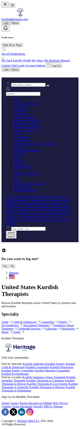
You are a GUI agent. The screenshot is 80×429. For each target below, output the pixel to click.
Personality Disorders (26, 173)
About (5, 403)
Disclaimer (26, 406)
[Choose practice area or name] (47, 85)
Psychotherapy (22, 140)
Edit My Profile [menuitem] (22, 60)
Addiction (19, 153)
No (12, 266)
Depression (20, 163)
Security (38, 406)
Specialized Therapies (26, 150)
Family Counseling (24, 117)
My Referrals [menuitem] (52, 60)
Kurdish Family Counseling (17, 370)
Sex (15, 177)
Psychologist (20, 137)
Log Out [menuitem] (55, 65)
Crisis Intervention (24, 130)
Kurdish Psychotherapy (15, 373)
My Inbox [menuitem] (38, 60)
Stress (16, 180)
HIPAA (48, 406)
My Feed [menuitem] (6, 60)
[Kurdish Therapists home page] (20, 15)
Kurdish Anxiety (55, 363)
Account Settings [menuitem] (35, 65)
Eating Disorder (22, 167)
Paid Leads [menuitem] (18, 65)
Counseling (20, 113)
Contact (14, 403)
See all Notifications (13, 53)
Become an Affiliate (40, 403)
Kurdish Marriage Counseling (52, 370)
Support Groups (22, 187)
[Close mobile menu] (12, 5)
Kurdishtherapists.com (14, 19)
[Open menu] (5, 4)
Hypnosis (19, 147)
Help (56, 403)
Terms (15, 406)
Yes (5, 266)
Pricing (24, 403)
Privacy (63, 403)
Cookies (6, 406)
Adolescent (20, 107)
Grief (16, 170)
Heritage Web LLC (28, 421)
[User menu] (2, 58)
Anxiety (18, 160)
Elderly (17, 133)
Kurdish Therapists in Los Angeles (47, 383)
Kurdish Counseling (37, 367)
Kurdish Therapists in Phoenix (47, 387)
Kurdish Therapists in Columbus (45, 380)
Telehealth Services (24, 190)
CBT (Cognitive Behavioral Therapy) (35, 143)
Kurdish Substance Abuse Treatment (44, 377)
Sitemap (58, 406)
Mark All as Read (12, 45)
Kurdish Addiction (34, 363)
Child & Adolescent (25, 103)
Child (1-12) (20, 110)
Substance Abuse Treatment (29, 183)
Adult (16, 100)
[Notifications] (5, 28)
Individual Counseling (26, 120)
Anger (17, 157)
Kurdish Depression (61, 367)
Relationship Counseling (27, 127)
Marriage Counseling (25, 123)
